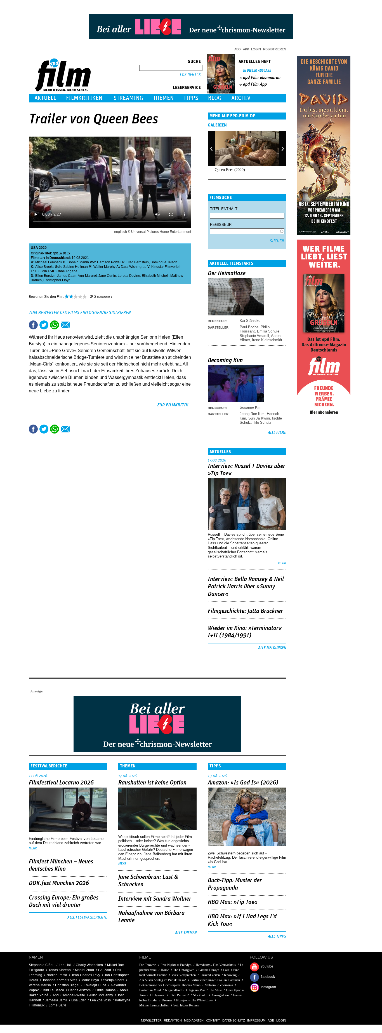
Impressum (256, 1020)
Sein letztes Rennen (186, 1005)
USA (34, 248)
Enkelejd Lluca (95, 985)
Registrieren (274, 49)
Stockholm (200, 995)
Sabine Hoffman (75, 267)
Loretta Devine (129, 276)
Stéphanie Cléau (42, 965)
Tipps (190, 98)
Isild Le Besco (53, 990)
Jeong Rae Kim (252, 414)
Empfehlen (65, 324)
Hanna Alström (79, 990)
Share (54, 324)
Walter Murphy (104, 267)
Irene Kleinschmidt (267, 340)
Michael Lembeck (48, 262)
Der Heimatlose (227, 273)
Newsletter (151, 1020)
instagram (268, 987)
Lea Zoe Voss (100, 1000)
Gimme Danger (209, 970)
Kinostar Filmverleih (166, 267)
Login (256, 49)
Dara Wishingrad (134, 267)
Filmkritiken (84, 98)
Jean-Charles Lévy (85, 975)
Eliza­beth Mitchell (155, 276)
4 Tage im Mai (195, 990)
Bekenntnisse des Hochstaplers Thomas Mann (170, 985)
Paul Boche (249, 327)
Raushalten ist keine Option (152, 783)
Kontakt (213, 1020)
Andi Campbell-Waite (69, 995)
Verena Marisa (40, 985)
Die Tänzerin (147, 965)
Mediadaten (194, 1020)
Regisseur (221, 224)
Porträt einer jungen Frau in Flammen (215, 980)
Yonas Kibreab (59, 970)
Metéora (210, 985)
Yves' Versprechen (183, 975)
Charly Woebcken (89, 965)
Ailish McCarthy (101, 995)
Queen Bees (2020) (230, 170)
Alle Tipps (277, 936)
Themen (163, 98)
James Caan (66, 276)
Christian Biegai (67, 985)
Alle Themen (186, 933)
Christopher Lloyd (56, 280)
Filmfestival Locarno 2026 (61, 783)
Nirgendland (173, 990)
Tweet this (43, 324)
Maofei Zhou (84, 970)
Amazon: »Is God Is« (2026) (243, 783)
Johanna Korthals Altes (59, 980)
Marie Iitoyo (90, 980)
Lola (226, 970)
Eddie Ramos (105, 990)
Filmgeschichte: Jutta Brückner (245, 611)
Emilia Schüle (268, 331)
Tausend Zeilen (210, 975)
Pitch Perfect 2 (179, 995)
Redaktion (173, 1020)
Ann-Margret (87, 276)
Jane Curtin (107, 276)
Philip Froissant (255, 329)
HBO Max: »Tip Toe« (233, 902)
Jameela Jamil (56, 1000)
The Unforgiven (183, 970)
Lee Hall (65, 965)
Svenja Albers (113, 980)
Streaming (128, 98)
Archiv (241, 98)
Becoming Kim (225, 360)
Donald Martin (78, 262)
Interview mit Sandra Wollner (154, 899)
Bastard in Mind (150, 990)
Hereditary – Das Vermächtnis (216, 965)
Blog (214, 98)
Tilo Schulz (262, 422)
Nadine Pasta (56, 975)
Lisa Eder (78, 1000)
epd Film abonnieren (261, 77)
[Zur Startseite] (63, 90)
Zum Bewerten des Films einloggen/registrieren (80, 312)
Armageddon (220, 995)
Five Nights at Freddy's (176, 965)
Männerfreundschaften (154, 1005)
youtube (267, 966)
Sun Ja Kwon (259, 418)
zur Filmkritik (172, 405)
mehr (282, 563)
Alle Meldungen (272, 648)
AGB (271, 1020)
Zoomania (226, 985)
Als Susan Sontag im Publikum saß (162, 980)
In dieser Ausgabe (257, 70)
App (246, 49)
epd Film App (255, 84)
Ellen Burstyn (45, 276)
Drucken (75, 324)
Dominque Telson (163, 262)
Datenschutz (233, 1020)
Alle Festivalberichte (87, 917)
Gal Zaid (104, 970)
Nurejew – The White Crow (194, 1000)
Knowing (230, 975)
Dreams (167, 1000)
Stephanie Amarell (254, 336)
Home (165, 970)
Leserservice (187, 87)
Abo (237, 49)
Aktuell (45, 98)
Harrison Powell (109, 262)
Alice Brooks (44, 267)
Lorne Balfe (57, 1005)
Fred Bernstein (137, 262)
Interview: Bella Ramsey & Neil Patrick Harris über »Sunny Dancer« (246, 586)
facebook (268, 977)
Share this (33, 324)
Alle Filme (277, 433)
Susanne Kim (250, 407)
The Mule (215, 990)
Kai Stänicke (250, 320)
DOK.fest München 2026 (59, 883)
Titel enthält (223, 209)
